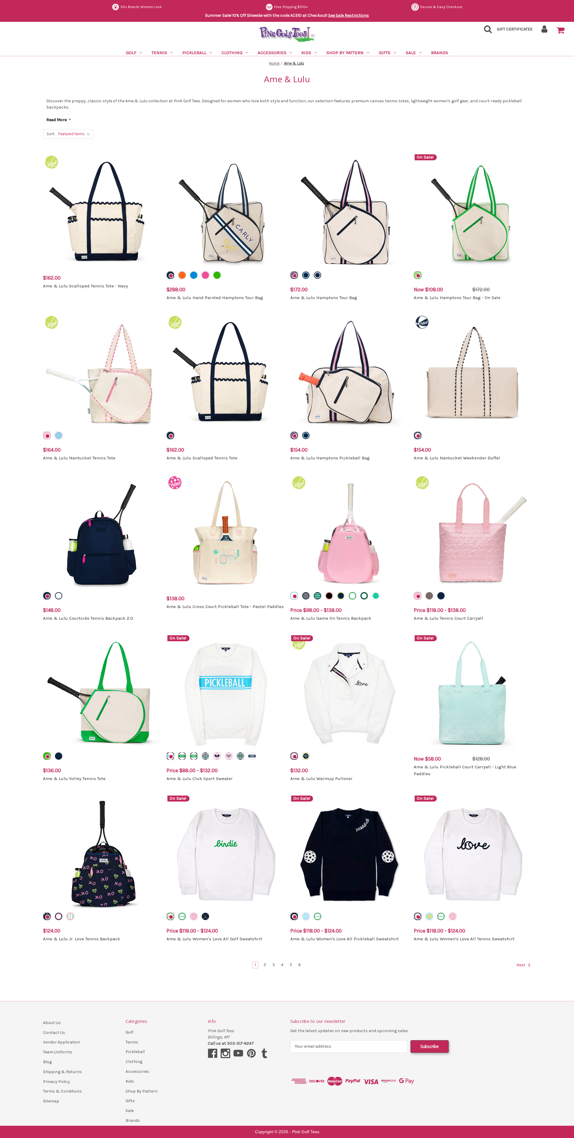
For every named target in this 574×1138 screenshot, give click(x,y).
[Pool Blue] (194, 275)
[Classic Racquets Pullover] (306, 756)
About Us (52, 1022)
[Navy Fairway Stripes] (205, 756)
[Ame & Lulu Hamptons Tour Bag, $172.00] (349, 212)
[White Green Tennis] (194, 756)
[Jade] (376, 596)
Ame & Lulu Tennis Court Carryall (448, 618)
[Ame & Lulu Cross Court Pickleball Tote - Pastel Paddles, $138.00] (225, 532)
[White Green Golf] (182, 756)
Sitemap (51, 1101)
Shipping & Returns (62, 1071)
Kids (306, 52)
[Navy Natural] (418, 435)
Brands (439, 52)
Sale (411, 52)
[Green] (217, 275)
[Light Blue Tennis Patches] (429, 916)
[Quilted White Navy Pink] (58, 916)
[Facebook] (212, 1053)
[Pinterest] (251, 1053)
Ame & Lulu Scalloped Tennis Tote (202, 458)
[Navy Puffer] (317, 596)
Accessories (272, 52)
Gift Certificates (514, 29)
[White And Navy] (58, 596)
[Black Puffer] (329, 596)
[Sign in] (544, 31)
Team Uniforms (57, 1052)
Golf (131, 52)
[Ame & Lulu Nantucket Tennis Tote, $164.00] (101, 372)
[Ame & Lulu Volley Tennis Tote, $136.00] (101, 693)
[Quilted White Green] (352, 596)
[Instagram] (225, 1053)
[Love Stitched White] (418, 916)
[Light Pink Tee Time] (194, 916)
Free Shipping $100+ (291, 7)
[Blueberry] (317, 275)
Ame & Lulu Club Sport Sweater (200, 778)
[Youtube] (238, 1053)
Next (521, 965)
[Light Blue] (58, 435)
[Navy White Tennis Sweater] (252, 756)
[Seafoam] (341, 596)
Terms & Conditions (62, 1091)
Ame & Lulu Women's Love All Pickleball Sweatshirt (344, 939)
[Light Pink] (47, 435)
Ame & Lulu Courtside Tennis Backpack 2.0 (88, 618)
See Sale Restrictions (348, 15)
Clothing (232, 52)
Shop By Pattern (345, 52)
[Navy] (170, 275)
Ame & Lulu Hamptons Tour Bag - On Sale (457, 297)
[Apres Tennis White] (441, 916)
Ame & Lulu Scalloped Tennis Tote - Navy (85, 286)
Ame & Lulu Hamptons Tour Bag (323, 297)
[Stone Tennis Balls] (429, 596)
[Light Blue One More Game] (306, 916)
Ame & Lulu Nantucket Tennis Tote (79, 458)
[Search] (486, 31)
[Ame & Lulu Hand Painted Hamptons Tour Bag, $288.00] (225, 212)
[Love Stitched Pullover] (294, 756)
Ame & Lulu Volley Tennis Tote (74, 778)
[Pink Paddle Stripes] (217, 756)
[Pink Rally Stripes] (229, 756)
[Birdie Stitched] (170, 916)
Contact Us (54, 1032)
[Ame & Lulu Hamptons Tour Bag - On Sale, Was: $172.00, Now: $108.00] (472, 212)
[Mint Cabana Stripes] (70, 916)
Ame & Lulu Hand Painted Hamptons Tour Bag (215, 297)
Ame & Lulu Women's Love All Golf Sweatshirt (214, 939)
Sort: (51, 134)
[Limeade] (418, 275)
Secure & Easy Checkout (441, 7)
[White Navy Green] (364, 596)
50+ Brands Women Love (141, 7)
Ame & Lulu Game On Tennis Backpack (330, 618)
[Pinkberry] (294, 275)
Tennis (159, 52)
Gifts (384, 52)
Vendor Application (61, 1042)
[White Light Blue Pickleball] (170, 756)
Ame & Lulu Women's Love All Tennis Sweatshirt (464, 939)
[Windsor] (306, 596)
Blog (47, 1061)
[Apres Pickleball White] (317, 916)
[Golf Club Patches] (205, 916)
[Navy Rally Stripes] (240, 756)
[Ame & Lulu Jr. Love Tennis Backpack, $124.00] (101, 853)
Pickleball (194, 52)
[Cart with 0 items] (560, 30)
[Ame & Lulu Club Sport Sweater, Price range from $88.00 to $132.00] (225, 693)
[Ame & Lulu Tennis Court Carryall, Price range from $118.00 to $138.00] (472, 532)
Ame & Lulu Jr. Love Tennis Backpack (81, 939)
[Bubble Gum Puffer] (47, 916)
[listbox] (75, 134)
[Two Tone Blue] (306, 275)
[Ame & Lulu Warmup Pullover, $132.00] (349, 693)
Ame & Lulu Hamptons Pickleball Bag (330, 458)
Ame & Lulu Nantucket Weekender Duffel (457, 458)
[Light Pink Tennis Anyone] (453, 916)
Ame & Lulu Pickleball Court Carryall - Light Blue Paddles (465, 770)
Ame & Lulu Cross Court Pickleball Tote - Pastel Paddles (225, 606)
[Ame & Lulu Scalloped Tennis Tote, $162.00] (225, 372)
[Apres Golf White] (182, 916)
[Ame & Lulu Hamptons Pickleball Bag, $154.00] (349, 372)
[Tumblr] (264, 1053)
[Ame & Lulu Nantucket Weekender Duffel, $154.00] (472, 372)
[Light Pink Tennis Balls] (418, 596)
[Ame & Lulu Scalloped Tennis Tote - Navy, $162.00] (101, 212)
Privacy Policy (56, 1081)
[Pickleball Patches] (294, 916)
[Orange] (182, 275)
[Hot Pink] (205, 275)
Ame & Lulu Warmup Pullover (321, 778)
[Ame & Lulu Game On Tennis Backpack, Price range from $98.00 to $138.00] (349, 532)
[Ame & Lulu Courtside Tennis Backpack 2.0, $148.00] (101, 532)
